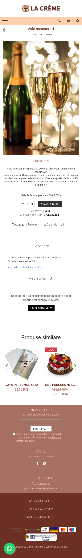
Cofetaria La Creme (41, 34)
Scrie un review (41, 307)
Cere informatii (55, 224)
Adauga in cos (50, 204)
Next (76, 102)
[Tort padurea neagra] (60, 364)
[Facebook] (37, 464)
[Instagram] (44, 464)
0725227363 (43, 483)
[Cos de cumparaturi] (68, 21)
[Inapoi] (3, 30)
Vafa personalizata (22, 385)
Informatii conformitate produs (25, 267)
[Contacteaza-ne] (60, 21)
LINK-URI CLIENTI (40, 509)
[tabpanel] (41, 98)
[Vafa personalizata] (22, 364)
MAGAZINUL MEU (39, 501)
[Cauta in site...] (77, 21)
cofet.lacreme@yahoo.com (43, 488)
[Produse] (5, 22)
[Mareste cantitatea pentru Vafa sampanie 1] (32, 204)
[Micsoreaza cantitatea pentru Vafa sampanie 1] (23, 204)
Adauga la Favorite (25, 224)
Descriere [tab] (41, 246)
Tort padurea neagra (60, 385)
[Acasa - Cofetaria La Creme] (41, 8)
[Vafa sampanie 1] (41, 98)
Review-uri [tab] (41, 278)
